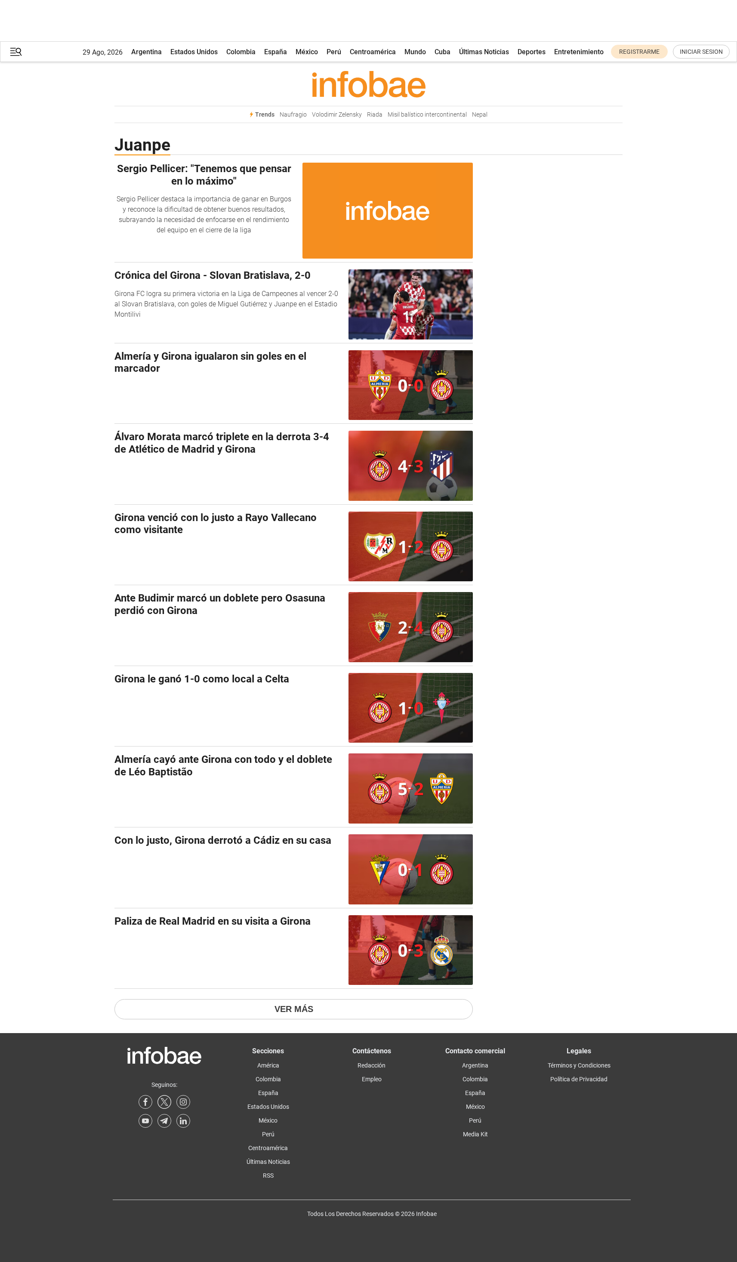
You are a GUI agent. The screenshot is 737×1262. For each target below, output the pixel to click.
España (275, 52)
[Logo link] (368, 84)
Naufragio (293, 114)
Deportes (532, 52)
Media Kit (475, 1134)
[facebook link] (145, 1102)
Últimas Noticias (484, 52)
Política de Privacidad (578, 1079)
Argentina (146, 52)
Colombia (241, 52)
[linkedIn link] (183, 1121)
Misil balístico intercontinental (427, 114)
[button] (16, 52)
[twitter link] (164, 1102)
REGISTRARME (639, 51)
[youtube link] (145, 1121)
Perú (334, 52)
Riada (374, 114)
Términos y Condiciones (579, 1065)
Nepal (479, 114)
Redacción (371, 1065)
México (307, 52)
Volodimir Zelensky (337, 114)
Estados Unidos (194, 52)
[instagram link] (183, 1102)
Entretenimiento (579, 52)
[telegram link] (164, 1121)
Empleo (372, 1079)
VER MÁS (293, 1009)
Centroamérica (373, 52)
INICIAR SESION (701, 51)
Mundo (415, 52)
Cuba (442, 52)
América (268, 1065)
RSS (268, 1175)
